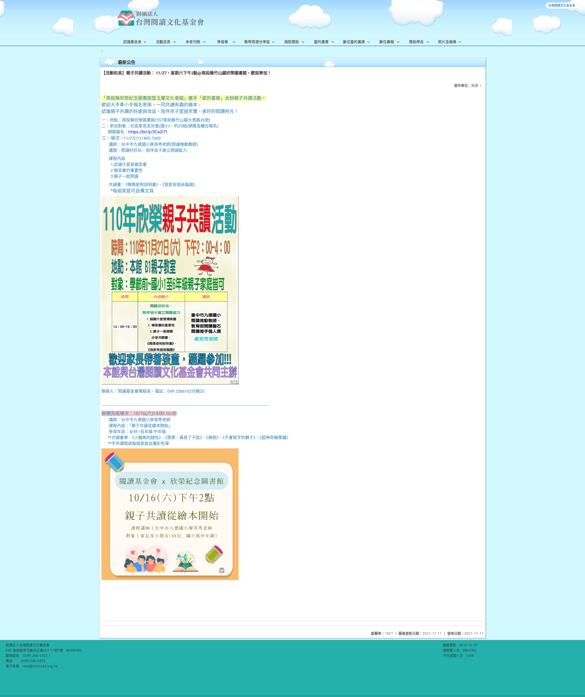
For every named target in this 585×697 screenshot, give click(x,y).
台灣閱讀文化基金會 (561, 5)
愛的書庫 (321, 42)
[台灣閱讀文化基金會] (160, 18)
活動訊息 (163, 42)
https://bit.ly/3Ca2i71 (148, 131)
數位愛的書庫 (354, 42)
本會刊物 (193, 42)
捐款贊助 (291, 42)
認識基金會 (132, 42)
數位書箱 (386, 42)
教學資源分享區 (257, 42)
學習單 (222, 42)
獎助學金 (416, 42)
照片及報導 (447, 42)
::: (102, 51)
